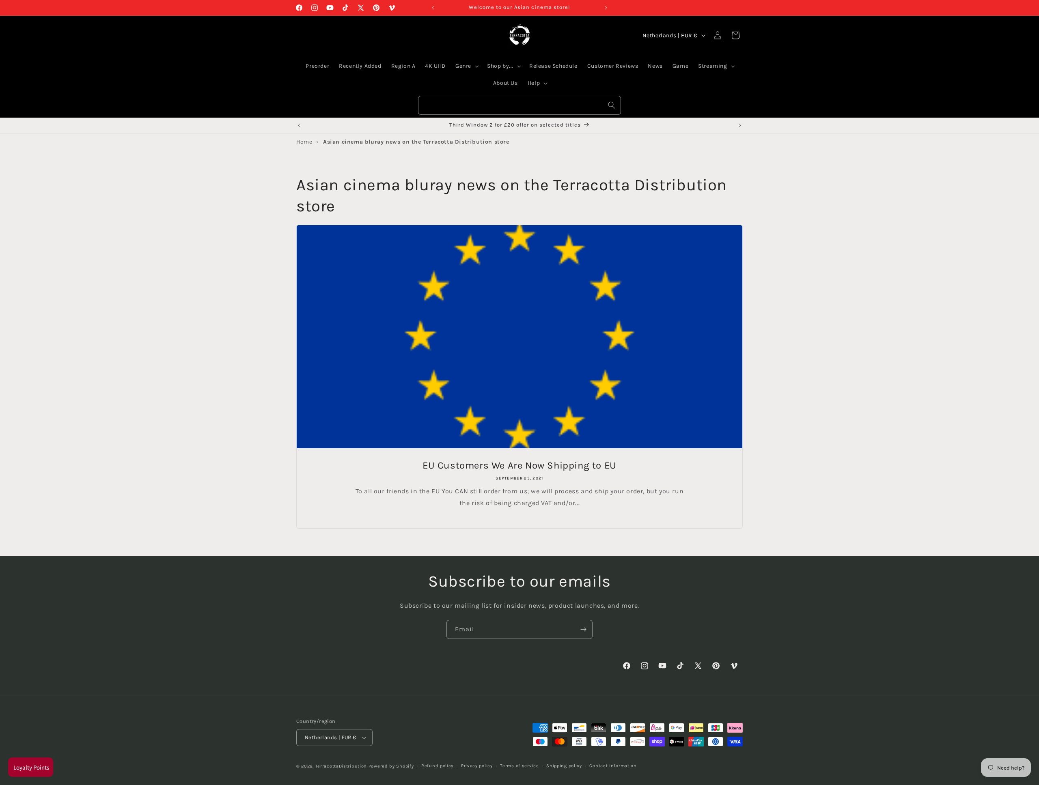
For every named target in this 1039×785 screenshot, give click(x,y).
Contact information (612, 765)
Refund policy (437, 765)
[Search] (612, 105)
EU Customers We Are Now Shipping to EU (519, 465)
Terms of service (519, 765)
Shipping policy (564, 765)
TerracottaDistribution (341, 766)
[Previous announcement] (433, 7)
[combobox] (519, 105)
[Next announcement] (606, 7)
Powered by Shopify (391, 766)
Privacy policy (477, 765)
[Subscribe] (583, 629)
